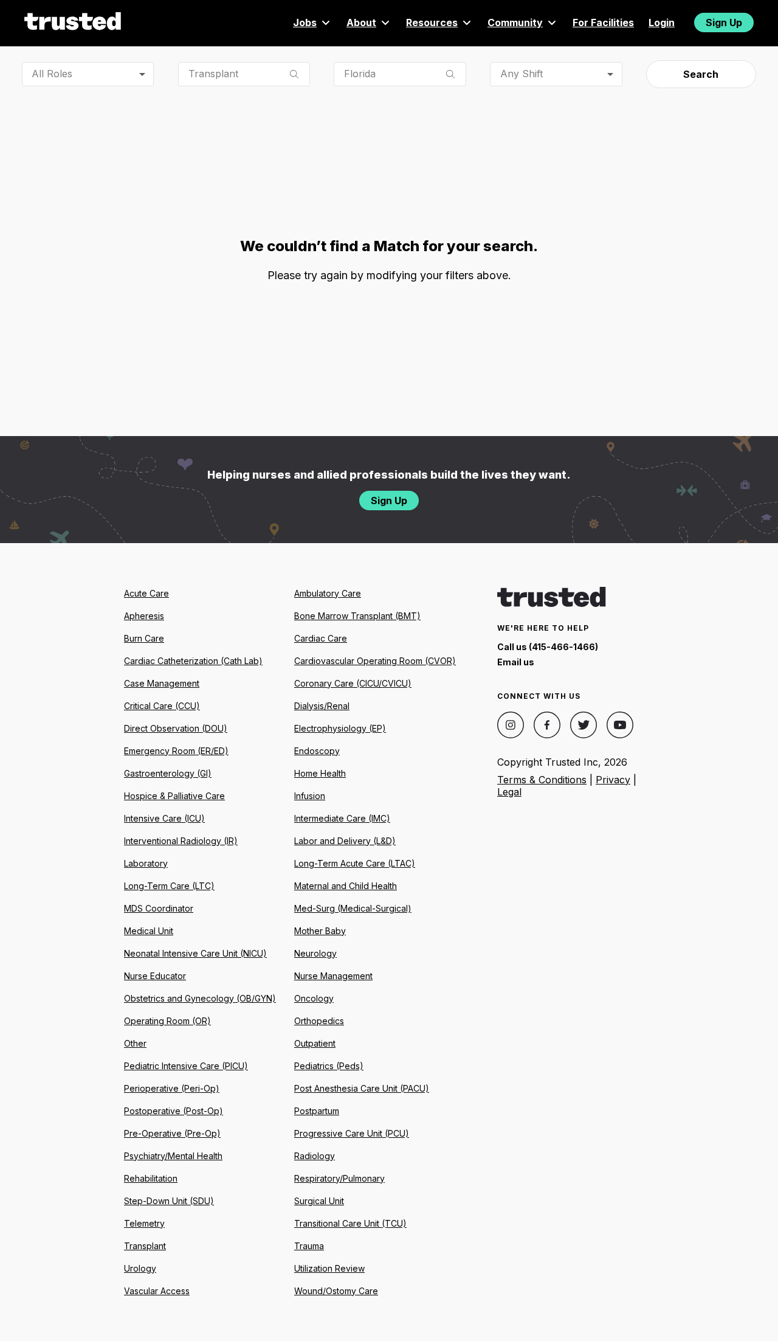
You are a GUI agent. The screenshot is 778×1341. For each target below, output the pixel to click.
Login (662, 22)
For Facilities (603, 22)
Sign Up (724, 22)
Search (700, 74)
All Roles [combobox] (52, 74)
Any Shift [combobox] (521, 74)
